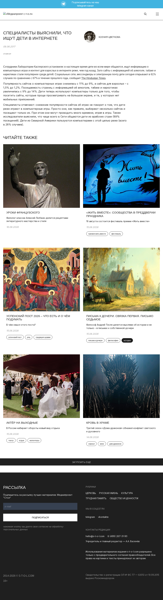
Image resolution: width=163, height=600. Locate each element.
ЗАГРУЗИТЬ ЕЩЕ (81, 462)
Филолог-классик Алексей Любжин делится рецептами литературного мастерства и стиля (37, 220)
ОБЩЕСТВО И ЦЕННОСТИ (124, 498)
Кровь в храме (97, 422)
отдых (21, 440)
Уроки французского (23, 212)
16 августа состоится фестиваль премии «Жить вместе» (117, 221)
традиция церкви (43, 337)
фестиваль (116, 234)
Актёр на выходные (22, 422)
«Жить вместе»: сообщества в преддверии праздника (121, 214)
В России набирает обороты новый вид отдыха (33, 428)
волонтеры (34, 440)
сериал (91, 444)
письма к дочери (95, 340)
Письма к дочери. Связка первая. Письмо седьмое (119, 317)
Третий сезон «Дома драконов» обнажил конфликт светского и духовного (121, 430)
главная (7, 53)
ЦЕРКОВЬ (91, 493)
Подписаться (40, 517)
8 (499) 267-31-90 (117, 536)
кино (102, 444)
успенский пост (15, 337)
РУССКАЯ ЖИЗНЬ (108, 493)
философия (113, 340)
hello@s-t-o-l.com (95, 536)
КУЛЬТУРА (127, 493)
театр (11, 440)
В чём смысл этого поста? (21, 324)
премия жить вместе (97, 234)
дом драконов (115, 444)
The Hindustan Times (93, 78)
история (127, 340)
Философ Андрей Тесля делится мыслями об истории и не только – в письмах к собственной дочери (119, 326)
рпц (28, 337)
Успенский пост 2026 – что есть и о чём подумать (38, 317)
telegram (90, 517)
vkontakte (103, 517)
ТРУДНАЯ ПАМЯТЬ (96, 498)
